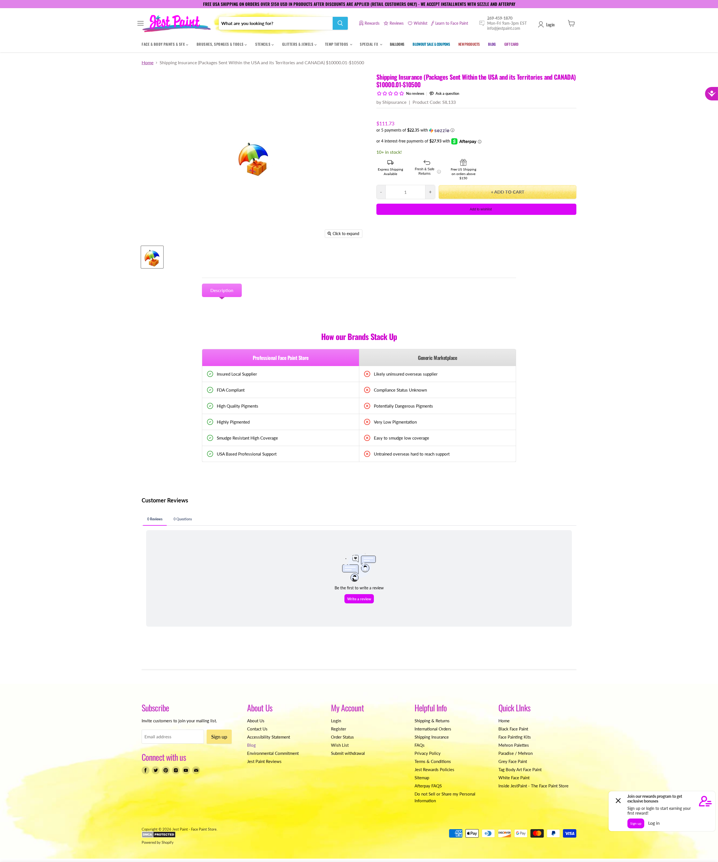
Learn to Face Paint (451, 23)
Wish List (340, 745)
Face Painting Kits (514, 736)
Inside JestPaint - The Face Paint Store (533, 785)
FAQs (420, 745)
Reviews (397, 23)
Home (147, 62)
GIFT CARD (511, 44)
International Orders (433, 728)
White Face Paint (514, 777)
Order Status (342, 736)
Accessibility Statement (268, 736)
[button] (476, 130)
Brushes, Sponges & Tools (221, 44)
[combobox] (276, 23)
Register (338, 728)
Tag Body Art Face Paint (520, 769)
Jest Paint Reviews (264, 761)
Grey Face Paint (512, 761)
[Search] (340, 23)
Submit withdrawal (348, 753)
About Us (255, 720)
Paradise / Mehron (515, 753)
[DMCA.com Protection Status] (159, 836)
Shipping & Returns (432, 720)
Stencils (263, 44)
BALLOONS (397, 44)
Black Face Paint (513, 728)
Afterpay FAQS (428, 785)
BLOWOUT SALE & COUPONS (431, 44)
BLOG (492, 44)
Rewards (372, 23)
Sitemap (422, 777)
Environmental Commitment (273, 753)
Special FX (369, 44)
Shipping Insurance (432, 736)
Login (550, 24)
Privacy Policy (428, 753)
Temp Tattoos (337, 44)
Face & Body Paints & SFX (164, 44)
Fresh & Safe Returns (428, 171)
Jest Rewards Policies (434, 769)
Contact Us (257, 728)
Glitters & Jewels (298, 44)
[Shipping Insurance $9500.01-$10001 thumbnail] (152, 257)
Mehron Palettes (513, 745)
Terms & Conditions (433, 761)
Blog (251, 745)
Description (221, 290)
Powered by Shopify (158, 842)
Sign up (219, 737)
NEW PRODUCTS (469, 44)
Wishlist (420, 23)
